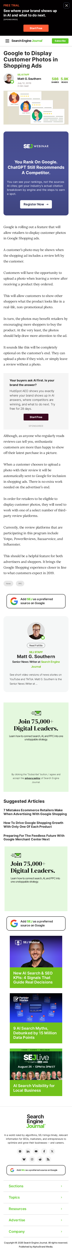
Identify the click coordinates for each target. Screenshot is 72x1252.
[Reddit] (40, 1159)
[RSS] (48, 1159)
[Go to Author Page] (8, 78)
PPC (20, 583)
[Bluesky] (24, 1159)
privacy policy (32, 778)
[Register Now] (36, 951)
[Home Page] (27, 40)
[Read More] (36, 1008)
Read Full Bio (36, 645)
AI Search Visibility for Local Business (34, 1087)
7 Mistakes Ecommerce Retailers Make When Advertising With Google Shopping (35, 812)
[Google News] (20, 1151)
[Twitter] (52, 1151)
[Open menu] (7, 41)
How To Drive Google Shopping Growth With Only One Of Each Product (33, 824)
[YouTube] (36, 1151)
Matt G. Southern (29, 78)
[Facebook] (44, 1151)
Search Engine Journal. (36, 1242)
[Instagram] (32, 1159)
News (8, 583)
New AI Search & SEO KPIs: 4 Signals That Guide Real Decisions (33, 978)
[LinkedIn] (28, 1151)
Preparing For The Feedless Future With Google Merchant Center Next (33, 837)
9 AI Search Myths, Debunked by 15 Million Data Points (35, 1033)
